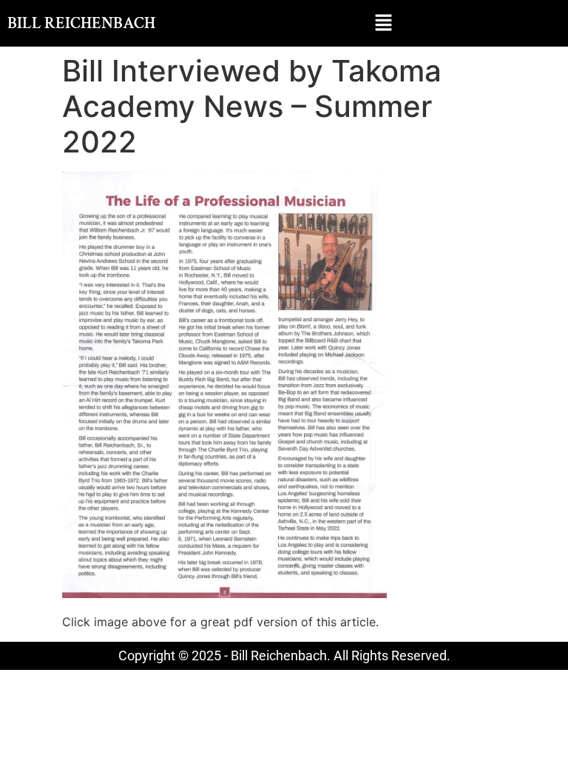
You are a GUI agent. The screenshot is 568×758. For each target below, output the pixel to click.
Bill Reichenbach (81, 23)
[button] (383, 23)
